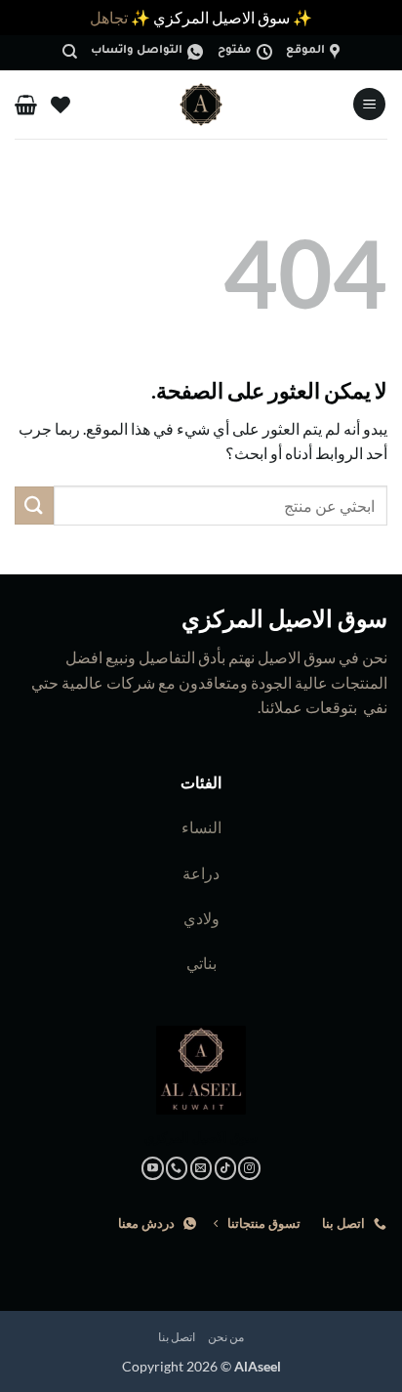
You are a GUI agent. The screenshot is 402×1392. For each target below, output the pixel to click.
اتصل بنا (177, 1336)
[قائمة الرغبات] (60, 104)
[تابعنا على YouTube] (152, 1168)
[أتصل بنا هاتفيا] (177, 1168)
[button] (369, 104)
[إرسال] (34, 505)
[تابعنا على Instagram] (249, 1168)
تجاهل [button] (109, 17)
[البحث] (69, 51)
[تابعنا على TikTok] (226, 1168)
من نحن (226, 1336)
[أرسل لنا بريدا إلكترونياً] (201, 1168)
